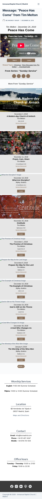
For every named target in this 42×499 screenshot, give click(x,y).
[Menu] (38, 4)
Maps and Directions (21, 415)
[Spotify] (30, 486)
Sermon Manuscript (21, 123)
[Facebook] (11, 486)
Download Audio (24, 67)
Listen (29, 60)
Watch (15, 60)
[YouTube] (21, 486)
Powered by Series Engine (21, 372)
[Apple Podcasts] (25, 486)
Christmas (17, 65)
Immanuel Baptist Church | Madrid (15, 4)
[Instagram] (16, 486)
